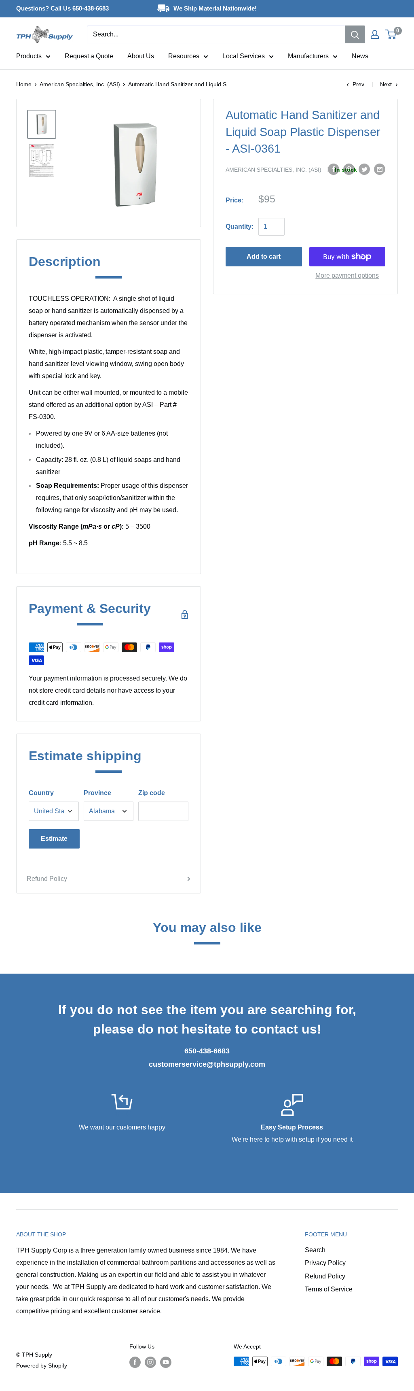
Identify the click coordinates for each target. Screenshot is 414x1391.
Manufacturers (308, 56)
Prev (358, 84)
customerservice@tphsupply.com (207, 1064)
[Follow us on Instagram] (150, 1362)
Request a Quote (89, 56)
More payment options (347, 275)
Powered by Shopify (41, 1365)
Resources (183, 56)
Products (29, 56)
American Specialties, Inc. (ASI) (80, 84)
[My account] (375, 34)
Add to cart (264, 256)
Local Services (243, 56)
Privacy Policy (325, 1262)
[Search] (355, 34)
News (360, 56)
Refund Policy (47, 878)
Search (315, 1249)
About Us (140, 56)
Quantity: (239, 226)
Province (97, 792)
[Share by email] (379, 169)
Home (24, 84)
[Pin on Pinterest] (349, 169)
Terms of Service (329, 1289)
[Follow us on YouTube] (165, 1362)
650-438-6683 (207, 1051)
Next (386, 84)
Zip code (151, 792)
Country (41, 792)
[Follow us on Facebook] (135, 1362)
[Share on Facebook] (333, 169)
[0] (391, 34)
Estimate (54, 838)
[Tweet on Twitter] (364, 169)
